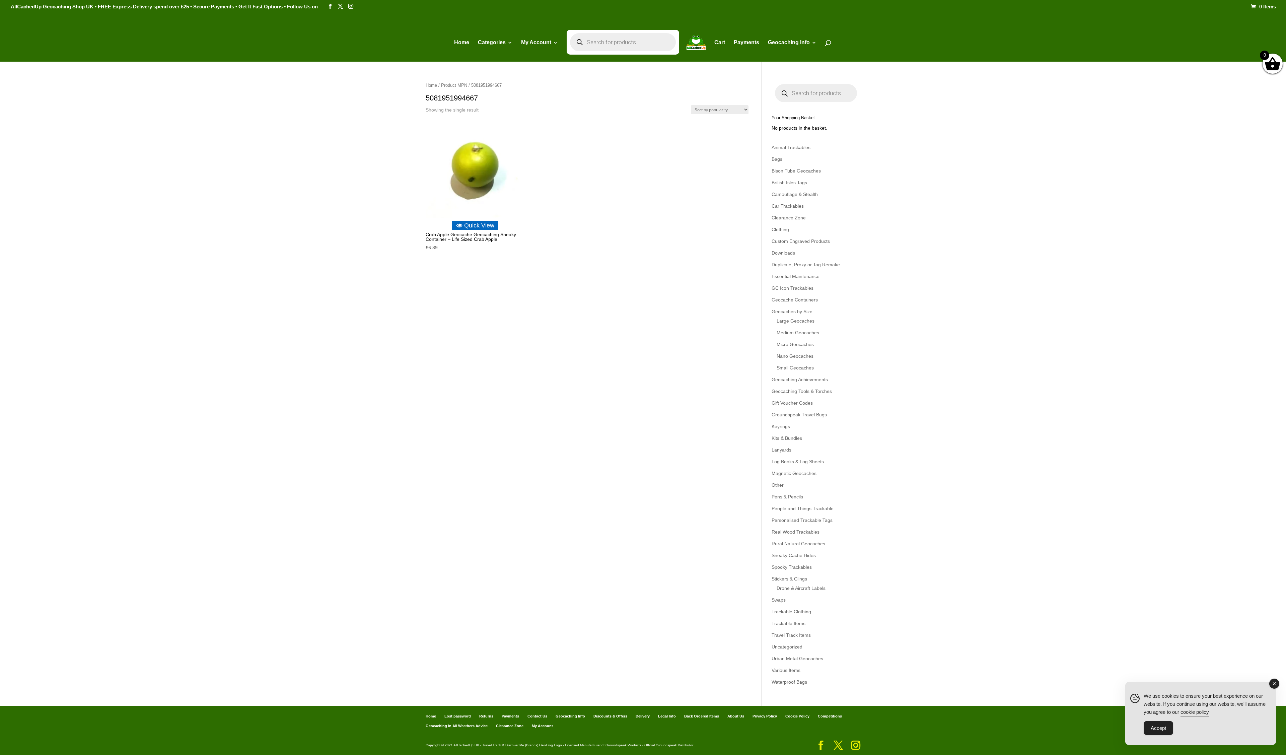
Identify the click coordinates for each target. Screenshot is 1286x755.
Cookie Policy (797, 716)
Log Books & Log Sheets (798, 461)
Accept (1158, 728)
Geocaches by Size (792, 311)
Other (778, 485)
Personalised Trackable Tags (802, 520)
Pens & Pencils (787, 496)
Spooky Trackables (792, 567)
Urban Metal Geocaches (797, 658)
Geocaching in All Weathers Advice (457, 726)
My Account (536, 42)
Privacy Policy (765, 716)
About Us (735, 716)
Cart (719, 42)
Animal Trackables (791, 147)
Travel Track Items (791, 635)
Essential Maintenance (795, 276)
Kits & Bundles (787, 438)
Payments (746, 42)
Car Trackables (788, 206)
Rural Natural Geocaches (798, 543)
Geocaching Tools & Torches (802, 391)
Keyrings (781, 426)
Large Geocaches (795, 321)
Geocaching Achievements (800, 379)
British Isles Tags (789, 182)
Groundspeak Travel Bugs (799, 414)
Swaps (779, 600)
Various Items (786, 670)
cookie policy (1195, 712)
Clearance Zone (789, 217)
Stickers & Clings (789, 578)
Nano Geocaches (795, 356)
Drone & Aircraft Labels (801, 588)
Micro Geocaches (795, 344)
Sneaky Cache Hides (794, 555)
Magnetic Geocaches (794, 473)
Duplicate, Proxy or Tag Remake (806, 264)
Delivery (643, 716)
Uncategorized (787, 646)
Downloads (783, 253)
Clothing (780, 229)
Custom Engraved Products (801, 241)
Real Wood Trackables (795, 532)
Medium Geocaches (798, 332)
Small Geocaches (795, 367)
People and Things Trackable (803, 508)
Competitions (830, 716)
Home (461, 42)
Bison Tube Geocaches (796, 171)
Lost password (457, 716)
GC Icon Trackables (792, 288)
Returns (486, 716)
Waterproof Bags (789, 682)
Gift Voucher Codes (792, 403)
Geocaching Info (570, 716)
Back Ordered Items (701, 716)
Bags (777, 159)
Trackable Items (788, 623)
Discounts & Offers (610, 716)
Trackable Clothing (791, 611)
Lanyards (781, 450)
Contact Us (537, 716)
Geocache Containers (795, 299)
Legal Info (667, 716)
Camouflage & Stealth (795, 194)
